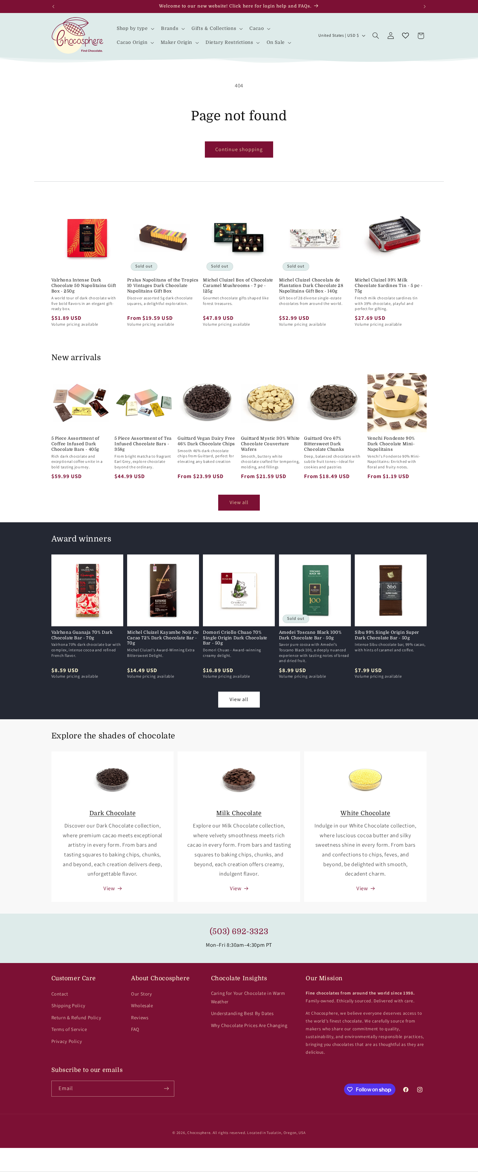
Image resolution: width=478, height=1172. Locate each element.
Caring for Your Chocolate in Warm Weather (248, 997)
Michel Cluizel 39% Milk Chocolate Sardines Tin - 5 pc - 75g (389, 285)
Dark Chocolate (112, 813)
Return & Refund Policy (76, 1017)
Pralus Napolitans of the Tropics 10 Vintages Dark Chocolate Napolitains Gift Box (163, 285)
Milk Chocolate (238, 813)
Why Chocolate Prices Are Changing (249, 1025)
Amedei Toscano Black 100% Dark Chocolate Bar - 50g (310, 635)
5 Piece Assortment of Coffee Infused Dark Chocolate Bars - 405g (75, 444)
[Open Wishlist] (405, 35)
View (109, 888)
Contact (59, 994)
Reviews (139, 1017)
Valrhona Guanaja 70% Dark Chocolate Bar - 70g (82, 635)
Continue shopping (239, 149)
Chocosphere (198, 1132)
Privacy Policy (66, 1041)
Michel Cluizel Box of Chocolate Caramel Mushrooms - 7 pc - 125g (238, 285)
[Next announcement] (425, 6)
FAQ (135, 1029)
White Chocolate (365, 813)
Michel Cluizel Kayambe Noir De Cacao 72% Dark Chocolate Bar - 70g (163, 638)
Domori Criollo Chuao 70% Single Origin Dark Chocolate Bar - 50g (235, 638)
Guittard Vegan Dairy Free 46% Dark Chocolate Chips (206, 441)
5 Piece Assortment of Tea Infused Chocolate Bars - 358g (143, 444)
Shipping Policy (68, 1005)
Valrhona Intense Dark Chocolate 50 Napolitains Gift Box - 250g (83, 285)
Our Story (141, 994)
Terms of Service (69, 1029)
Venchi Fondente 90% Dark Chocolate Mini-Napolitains (391, 444)
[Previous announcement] (53, 6)
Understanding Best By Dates (242, 1013)
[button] (135, 28)
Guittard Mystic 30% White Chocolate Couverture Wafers (270, 444)
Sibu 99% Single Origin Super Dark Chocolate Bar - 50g (387, 635)
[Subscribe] (166, 1089)
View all (239, 502)
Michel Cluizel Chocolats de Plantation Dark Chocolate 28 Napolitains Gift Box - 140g (311, 285)
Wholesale (142, 1005)
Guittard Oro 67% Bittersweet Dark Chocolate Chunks (324, 444)
